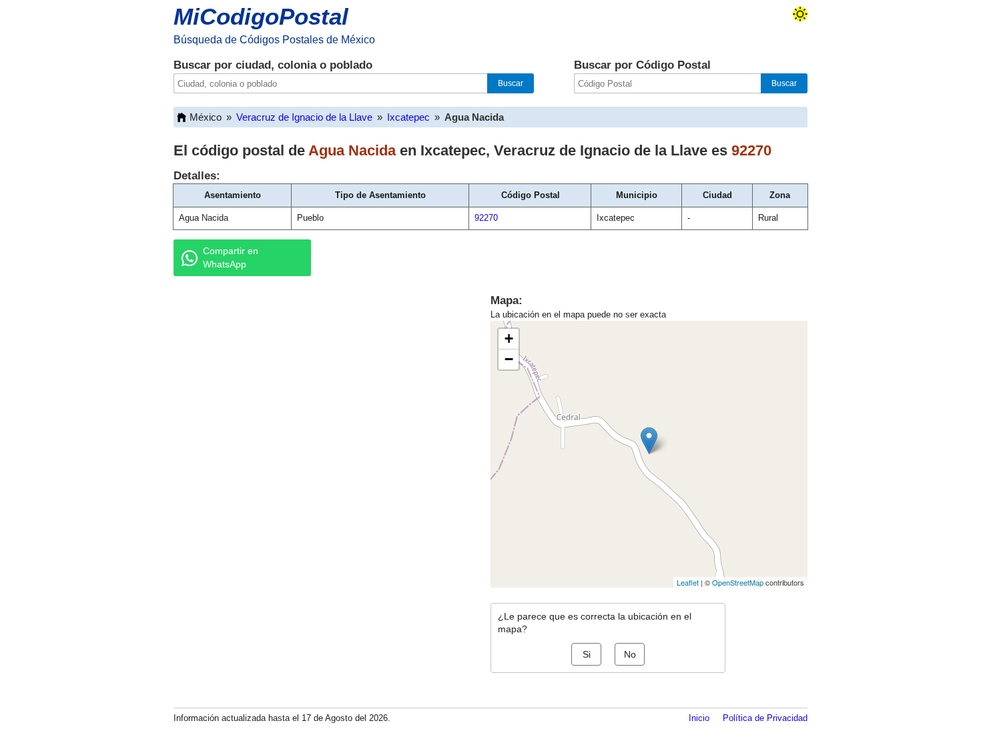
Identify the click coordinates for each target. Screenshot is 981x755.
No (630, 654)
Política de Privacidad (765, 718)
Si (587, 654)
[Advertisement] (317, 389)
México (206, 117)
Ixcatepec (408, 117)
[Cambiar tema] (800, 14)
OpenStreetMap (737, 582)
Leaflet (688, 582)
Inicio (699, 718)
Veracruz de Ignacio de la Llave (304, 117)
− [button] (509, 359)
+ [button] (509, 338)
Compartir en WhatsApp (230, 257)
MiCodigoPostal (261, 16)
